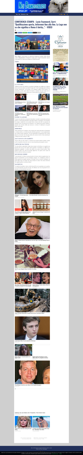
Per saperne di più (55, 453)
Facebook (20, 32)
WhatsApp (25, 32)
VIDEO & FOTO (21, 19)
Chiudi (60, 453)
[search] (67, 14)
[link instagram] (63, 14)
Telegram (30, 32)
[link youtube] (64, 14)
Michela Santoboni (19, 30)
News (19, 14)
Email (39, 32)
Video (27, 14)
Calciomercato (23, 14)
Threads (35, 32)
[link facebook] (61, 14)
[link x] (59, 14)
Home (17, 14)
